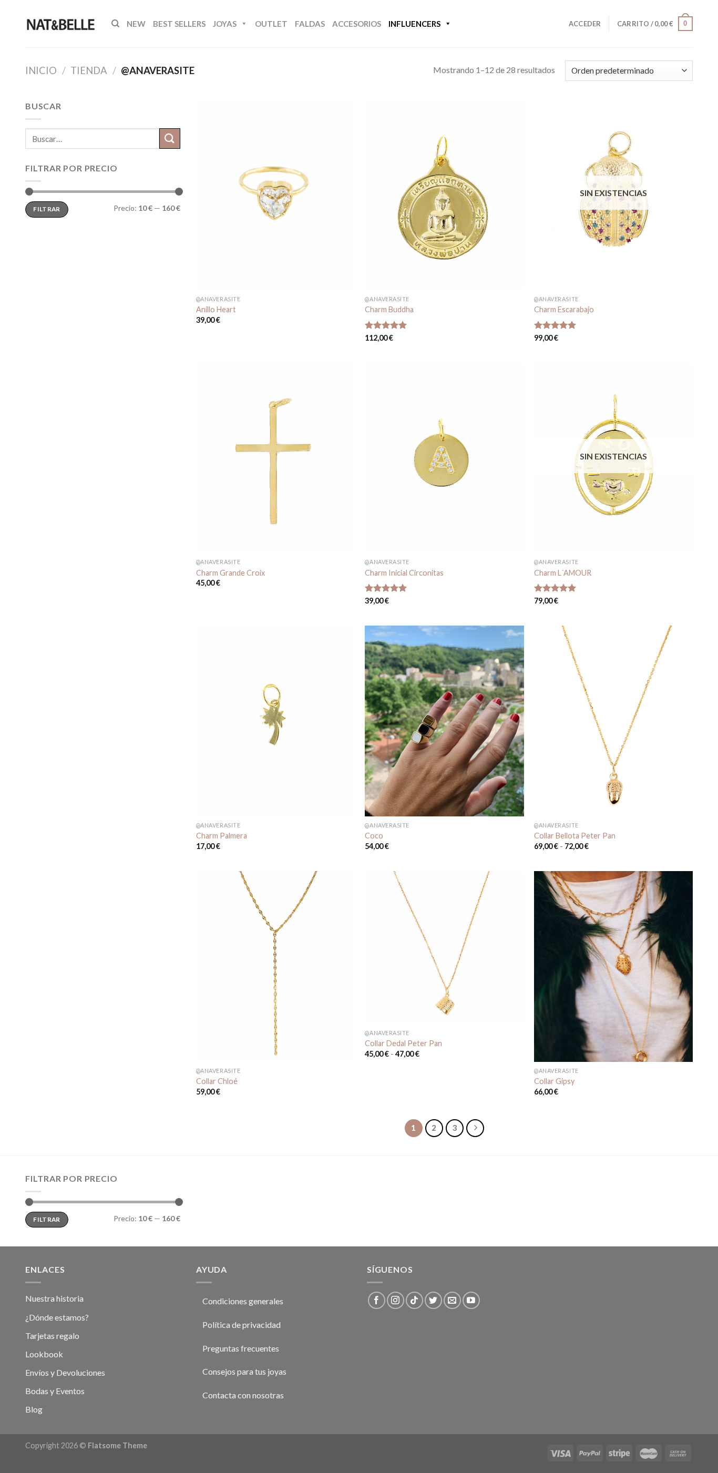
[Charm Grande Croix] (275, 458)
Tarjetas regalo (52, 1336)
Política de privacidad (241, 1324)
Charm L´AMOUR (562, 572)
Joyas (225, 23)
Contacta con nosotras (243, 1395)
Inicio (41, 70)
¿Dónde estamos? (57, 1317)
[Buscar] (115, 24)
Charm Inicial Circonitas (404, 572)
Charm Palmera (221, 835)
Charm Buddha (389, 309)
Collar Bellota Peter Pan (575, 835)
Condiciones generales (242, 1301)
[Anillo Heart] (275, 194)
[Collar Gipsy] (613, 966)
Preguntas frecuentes (240, 1348)
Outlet (271, 23)
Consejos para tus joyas (244, 1371)
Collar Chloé (217, 1081)
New (136, 23)
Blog (34, 1409)
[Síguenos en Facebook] (376, 1300)
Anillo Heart (216, 309)
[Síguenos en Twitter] (433, 1300)
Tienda (88, 70)
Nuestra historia (54, 1298)
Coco (374, 835)
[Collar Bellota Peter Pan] (613, 721)
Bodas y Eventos (55, 1391)
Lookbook (44, 1354)
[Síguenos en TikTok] (414, 1300)
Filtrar (46, 209)
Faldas (310, 23)
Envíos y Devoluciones (65, 1372)
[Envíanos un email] (452, 1300)
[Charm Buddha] (444, 194)
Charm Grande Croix (230, 572)
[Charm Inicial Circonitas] (444, 458)
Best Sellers (179, 23)
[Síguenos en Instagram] (395, 1300)
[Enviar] (169, 138)
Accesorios (356, 23)
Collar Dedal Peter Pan (403, 1043)
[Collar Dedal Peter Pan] (444, 947)
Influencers (414, 23)
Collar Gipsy (554, 1081)
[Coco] (444, 721)
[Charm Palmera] (275, 721)
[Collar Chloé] (275, 966)
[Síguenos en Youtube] (471, 1300)
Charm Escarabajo (564, 309)
